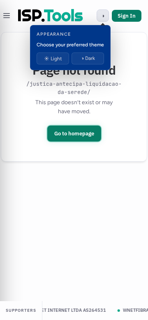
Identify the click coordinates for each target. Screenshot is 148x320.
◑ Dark (88, 58)
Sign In (127, 15)
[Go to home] (50, 15)
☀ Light (53, 59)
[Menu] (6, 15)
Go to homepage (74, 133)
